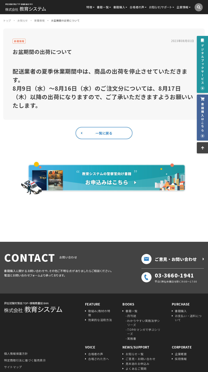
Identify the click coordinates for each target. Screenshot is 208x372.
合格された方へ (98, 359)
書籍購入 (181, 311)
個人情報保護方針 (16, 354)
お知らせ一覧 (134, 354)
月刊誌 (131, 316)
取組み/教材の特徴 (99, 313)
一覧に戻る (104, 133)
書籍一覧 (132, 311)
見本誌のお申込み (138, 364)
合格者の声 (95, 354)
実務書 (131, 339)
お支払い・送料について (188, 318)
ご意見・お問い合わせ (176, 259)
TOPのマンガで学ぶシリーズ (143, 332)
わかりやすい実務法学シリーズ (143, 323)
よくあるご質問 (136, 369)
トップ (7, 20)
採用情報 (181, 359)
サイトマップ (13, 367)
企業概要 (181, 354)
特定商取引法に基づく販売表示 (25, 360)
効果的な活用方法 (100, 320)
